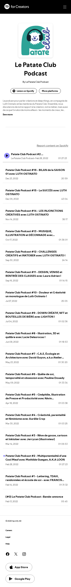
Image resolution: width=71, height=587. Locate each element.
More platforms (50, 90)
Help (8, 544)
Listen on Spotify (25, 90)
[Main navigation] (65, 7)
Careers (9, 530)
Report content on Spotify (52, 145)
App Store (21, 567)
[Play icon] (7, 155)
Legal (8, 537)
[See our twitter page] (16, 554)
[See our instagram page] (24, 554)
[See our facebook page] (8, 554)
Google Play (22, 579)
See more (8, 114)
